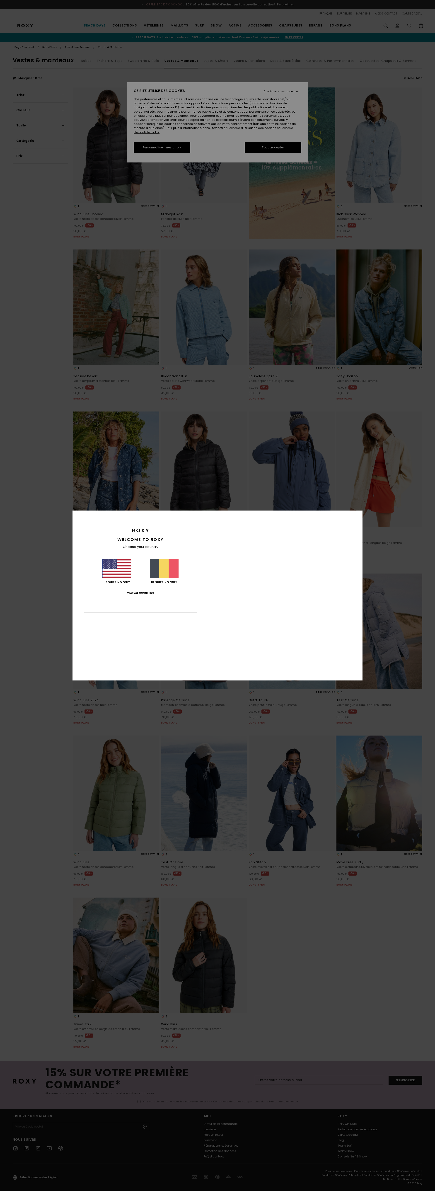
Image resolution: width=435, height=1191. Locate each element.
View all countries (140, 593)
